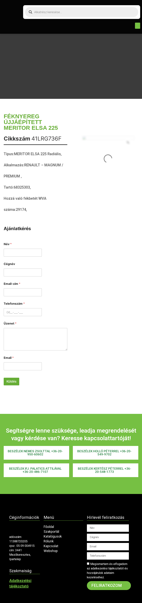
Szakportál (51, 531)
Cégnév (9, 264)
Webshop (51, 551)
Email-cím (12, 284)
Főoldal (49, 527)
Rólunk (49, 541)
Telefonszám (14, 303)
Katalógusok (53, 536)
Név (8, 244)
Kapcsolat (51, 546)
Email (9, 358)
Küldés (11, 381)
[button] (137, 26)
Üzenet (10, 323)
